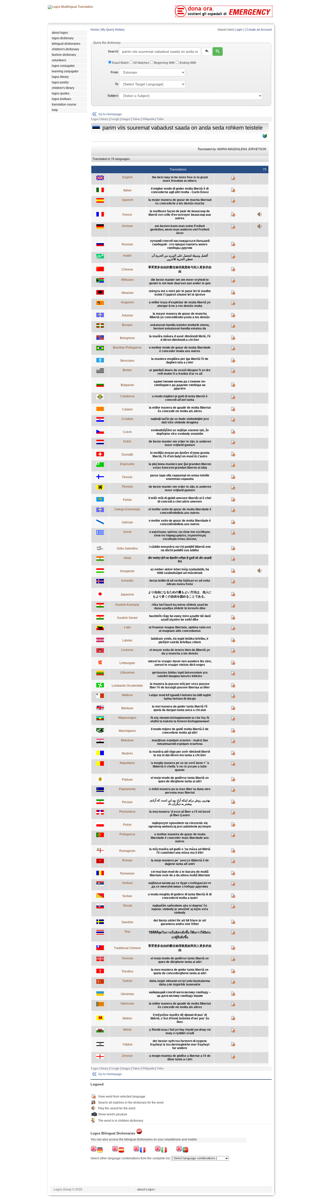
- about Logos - (146, 1189)
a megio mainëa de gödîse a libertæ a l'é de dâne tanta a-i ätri (180, 1057)
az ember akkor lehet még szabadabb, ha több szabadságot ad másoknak (179, 571)
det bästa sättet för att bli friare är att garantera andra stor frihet (179, 922)
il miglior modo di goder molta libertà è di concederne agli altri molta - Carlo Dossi (180, 190)
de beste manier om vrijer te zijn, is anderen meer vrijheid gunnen (180, 443)
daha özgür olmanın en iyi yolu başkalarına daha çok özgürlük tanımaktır (179, 982)
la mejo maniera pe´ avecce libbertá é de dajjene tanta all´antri (180, 862)
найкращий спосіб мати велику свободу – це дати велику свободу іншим (180, 994)
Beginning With (164, 63)
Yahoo (136, 119)
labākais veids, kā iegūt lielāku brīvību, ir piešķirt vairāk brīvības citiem (180, 640)
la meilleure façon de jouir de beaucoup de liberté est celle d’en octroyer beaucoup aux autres (179, 214)
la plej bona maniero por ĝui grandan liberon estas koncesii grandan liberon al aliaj (180, 465)
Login (239, 29)
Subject (112, 95)
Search (113, 51)
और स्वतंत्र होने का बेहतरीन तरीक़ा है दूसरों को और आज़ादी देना (180, 559)
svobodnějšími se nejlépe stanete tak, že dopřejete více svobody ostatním (180, 431)
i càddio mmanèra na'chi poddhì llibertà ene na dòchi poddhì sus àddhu (180, 548)
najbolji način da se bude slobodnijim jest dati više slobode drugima (180, 420)
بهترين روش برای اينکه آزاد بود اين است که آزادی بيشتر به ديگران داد (180, 802)
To (116, 84)
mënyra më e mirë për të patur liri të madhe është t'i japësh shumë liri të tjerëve (180, 292)
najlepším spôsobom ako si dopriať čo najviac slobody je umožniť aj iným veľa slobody (179, 909)
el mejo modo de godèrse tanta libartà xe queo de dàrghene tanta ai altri (180, 779)
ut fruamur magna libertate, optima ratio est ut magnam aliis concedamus (180, 629)
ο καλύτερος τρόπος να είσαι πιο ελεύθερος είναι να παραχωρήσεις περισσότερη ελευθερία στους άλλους (179, 535)
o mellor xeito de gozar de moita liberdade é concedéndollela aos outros (180, 522)
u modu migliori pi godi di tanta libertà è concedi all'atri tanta (180, 398)
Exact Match (120, 63)
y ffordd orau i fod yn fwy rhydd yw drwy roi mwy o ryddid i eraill (180, 1031)
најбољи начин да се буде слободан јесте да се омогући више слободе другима (179, 884)
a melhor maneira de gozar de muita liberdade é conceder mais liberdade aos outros (180, 838)
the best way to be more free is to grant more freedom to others (180, 179)
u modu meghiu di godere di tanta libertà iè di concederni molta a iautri (180, 896)
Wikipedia (148, 119)
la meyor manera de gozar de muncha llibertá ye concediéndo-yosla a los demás (180, 315)
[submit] (218, 51)
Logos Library (99, 119)
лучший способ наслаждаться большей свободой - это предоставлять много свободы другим (180, 244)
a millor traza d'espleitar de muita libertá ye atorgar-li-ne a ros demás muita (180, 304)
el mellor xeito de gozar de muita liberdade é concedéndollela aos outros (179, 511)
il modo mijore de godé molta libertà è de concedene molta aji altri (180, 730)
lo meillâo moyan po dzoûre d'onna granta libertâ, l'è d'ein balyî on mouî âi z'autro (180, 454)
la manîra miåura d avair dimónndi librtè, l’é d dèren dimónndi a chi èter (180, 338)
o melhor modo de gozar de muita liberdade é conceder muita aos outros (180, 349)
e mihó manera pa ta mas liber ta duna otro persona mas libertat (179, 790)
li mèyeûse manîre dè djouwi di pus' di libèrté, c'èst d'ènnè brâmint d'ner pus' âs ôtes (179, 1018)
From (114, 72)
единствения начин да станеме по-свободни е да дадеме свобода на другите (180, 385)
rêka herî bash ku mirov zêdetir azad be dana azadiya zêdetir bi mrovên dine (180, 606)
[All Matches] (264, 136)
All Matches (141, 63)
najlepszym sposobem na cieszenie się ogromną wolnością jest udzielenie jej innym (179, 824)
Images (126, 119)
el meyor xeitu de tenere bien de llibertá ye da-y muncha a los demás (179, 651)
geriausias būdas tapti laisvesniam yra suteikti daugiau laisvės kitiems (180, 674)
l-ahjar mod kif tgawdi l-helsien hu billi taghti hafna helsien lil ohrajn (180, 696)
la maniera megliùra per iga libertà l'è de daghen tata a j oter (179, 360)
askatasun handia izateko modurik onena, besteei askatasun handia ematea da (180, 326)
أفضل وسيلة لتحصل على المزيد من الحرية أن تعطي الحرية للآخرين (180, 257)
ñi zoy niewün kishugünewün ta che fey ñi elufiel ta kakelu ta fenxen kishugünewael (179, 719)
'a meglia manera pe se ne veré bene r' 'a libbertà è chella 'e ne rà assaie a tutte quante (179, 766)
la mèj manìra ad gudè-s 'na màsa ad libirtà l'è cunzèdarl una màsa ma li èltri (179, 850)
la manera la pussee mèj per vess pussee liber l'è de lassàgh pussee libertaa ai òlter (180, 685)
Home (95, 29)
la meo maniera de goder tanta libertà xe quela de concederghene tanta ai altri (180, 971)
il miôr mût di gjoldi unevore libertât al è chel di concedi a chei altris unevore (179, 499)
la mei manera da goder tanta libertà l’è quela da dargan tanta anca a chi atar (180, 708)
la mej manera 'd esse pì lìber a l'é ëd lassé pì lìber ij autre (179, 813)
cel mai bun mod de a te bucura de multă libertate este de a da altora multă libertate (180, 873)
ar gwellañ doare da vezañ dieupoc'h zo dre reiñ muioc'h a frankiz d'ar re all (180, 371)
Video (160, 119)
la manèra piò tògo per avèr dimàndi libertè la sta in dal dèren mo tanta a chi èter (179, 753)
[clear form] (207, 51)
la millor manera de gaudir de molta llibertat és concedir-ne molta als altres (180, 409)
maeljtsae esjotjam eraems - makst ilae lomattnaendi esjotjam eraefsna (180, 742)
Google (114, 119)
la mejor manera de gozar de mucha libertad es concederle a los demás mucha (179, 201)
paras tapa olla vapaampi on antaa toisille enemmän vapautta (179, 477)
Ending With (187, 63)
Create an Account (259, 29)
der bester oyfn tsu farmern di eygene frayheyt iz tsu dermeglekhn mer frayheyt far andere (180, 1044)
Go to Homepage (110, 114)
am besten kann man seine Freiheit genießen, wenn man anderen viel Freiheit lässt (179, 229)
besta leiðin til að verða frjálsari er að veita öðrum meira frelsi (179, 582)
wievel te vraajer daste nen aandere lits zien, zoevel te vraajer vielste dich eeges (180, 663)
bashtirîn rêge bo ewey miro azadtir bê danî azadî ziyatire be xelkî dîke (180, 617)
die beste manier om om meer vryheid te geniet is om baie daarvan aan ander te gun (180, 281)
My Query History (113, 29)
